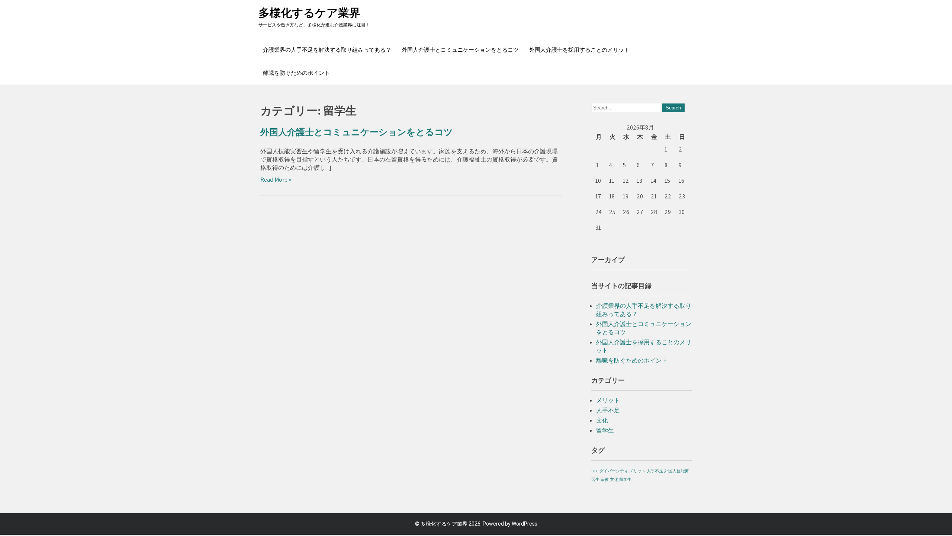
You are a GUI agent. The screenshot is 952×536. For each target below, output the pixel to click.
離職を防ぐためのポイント (296, 73)
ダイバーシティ (613, 470)
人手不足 (608, 410)
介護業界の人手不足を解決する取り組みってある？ (327, 50)
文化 (602, 420)
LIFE (594, 470)
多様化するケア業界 (309, 12)
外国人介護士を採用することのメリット (579, 50)
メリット (608, 400)
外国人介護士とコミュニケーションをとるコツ (460, 50)
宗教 (605, 479)
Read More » (275, 180)
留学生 (605, 430)
